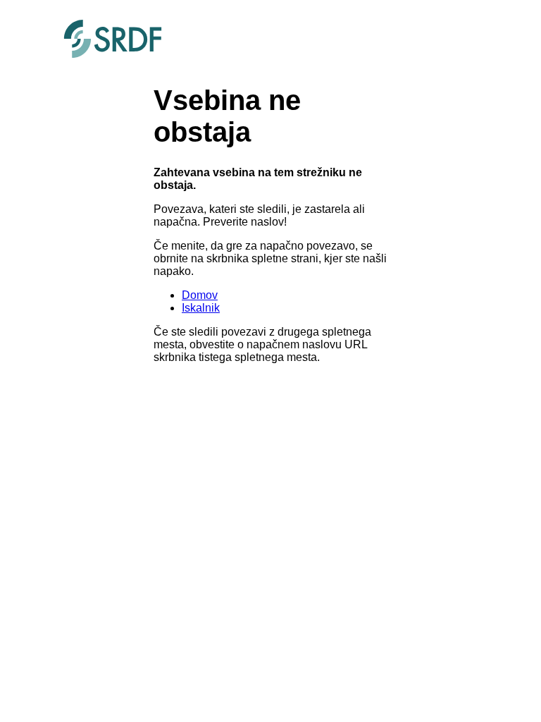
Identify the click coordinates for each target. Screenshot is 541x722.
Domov (200, 295)
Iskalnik (201, 308)
